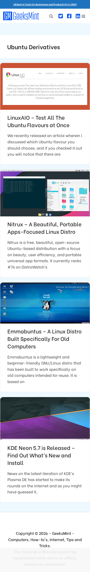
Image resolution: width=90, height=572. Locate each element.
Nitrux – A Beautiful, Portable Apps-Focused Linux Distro (44, 227)
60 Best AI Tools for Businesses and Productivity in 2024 (45, 4)
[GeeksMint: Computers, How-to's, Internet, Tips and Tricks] (21, 16)
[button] (51, 16)
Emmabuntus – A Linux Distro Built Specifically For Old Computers (44, 338)
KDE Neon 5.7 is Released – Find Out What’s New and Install (41, 455)
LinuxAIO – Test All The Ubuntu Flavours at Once (38, 121)
